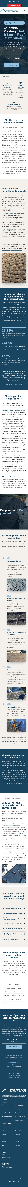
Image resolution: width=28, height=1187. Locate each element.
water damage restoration (10, 741)
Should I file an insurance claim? (13, 913)
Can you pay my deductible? (12, 939)
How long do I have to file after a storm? (13, 929)
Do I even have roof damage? (12, 908)
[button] (24, 10)
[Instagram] (14, 1)
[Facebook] (9, 1)
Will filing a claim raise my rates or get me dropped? (13, 918)
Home (3, 76)
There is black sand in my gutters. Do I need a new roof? (12, 934)
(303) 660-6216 (5, 1159)
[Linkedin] (18, 1)
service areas (14, 974)
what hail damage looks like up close (12, 250)
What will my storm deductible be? (12, 923)
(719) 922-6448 (5, 1170)
